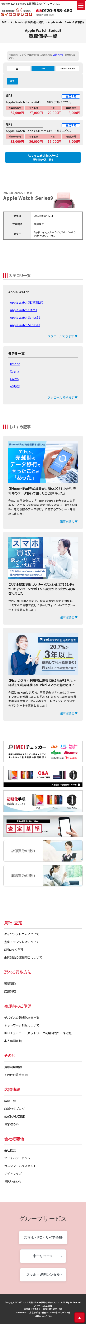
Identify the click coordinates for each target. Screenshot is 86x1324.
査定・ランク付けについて (21, 942)
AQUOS (15, 386)
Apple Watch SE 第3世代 (26, 302)
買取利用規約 (13, 1067)
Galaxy (14, 379)
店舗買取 (10, 991)
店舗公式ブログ (14, 1109)
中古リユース (43, 1256)
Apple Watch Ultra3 (23, 310)
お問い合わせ (13, 1181)
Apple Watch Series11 (25, 317)
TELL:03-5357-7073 (43, 1315)
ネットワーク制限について (21, 1025)
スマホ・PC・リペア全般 (43, 1237)
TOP (4, 22)
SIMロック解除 (14, 949)
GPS (43, 68)
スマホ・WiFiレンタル (43, 1274)
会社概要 (10, 1150)
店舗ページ (58, 54)
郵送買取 (10, 983)
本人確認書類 (13, 1041)
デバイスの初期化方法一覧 (21, 1017)
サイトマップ (13, 1173)
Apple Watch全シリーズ (43, 157)
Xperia (14, 371)
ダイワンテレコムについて (21, 934)
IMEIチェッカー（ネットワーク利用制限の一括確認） (39, 1033)
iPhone (15, 364)
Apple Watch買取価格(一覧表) (27, 22)
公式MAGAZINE (14, 1116)
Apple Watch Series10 (25, 325)
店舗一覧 (10, 1101)
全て (18, 68)
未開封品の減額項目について (23, 957)
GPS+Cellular (68, 68)
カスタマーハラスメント (20, 1166)
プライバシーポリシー (18, 1158)
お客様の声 (11, 1124)
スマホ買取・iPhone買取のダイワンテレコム (43, 1302)
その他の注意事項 (16, 1075)
